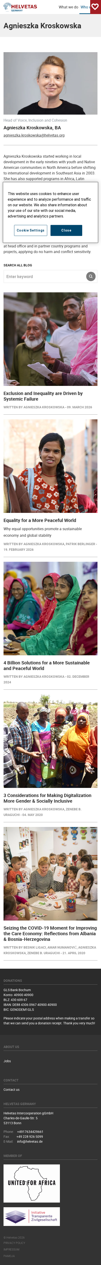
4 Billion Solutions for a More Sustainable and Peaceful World (47, 665)
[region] (51, 212)
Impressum (11, 1249)
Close (66, 230)
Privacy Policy (14, 1243)
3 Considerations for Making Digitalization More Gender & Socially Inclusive (47, 798)
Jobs (7, 1061)
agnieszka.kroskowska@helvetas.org (34, 135)
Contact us (11, 1089)
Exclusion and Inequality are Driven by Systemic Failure (43, 396)
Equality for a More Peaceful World (40, 520)
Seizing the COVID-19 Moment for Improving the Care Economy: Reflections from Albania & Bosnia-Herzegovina (50, 933)
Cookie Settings (31, 230)
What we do (68, 7)
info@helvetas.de (30, 1141)
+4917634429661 (30, 1131)
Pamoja (9, 1256)
